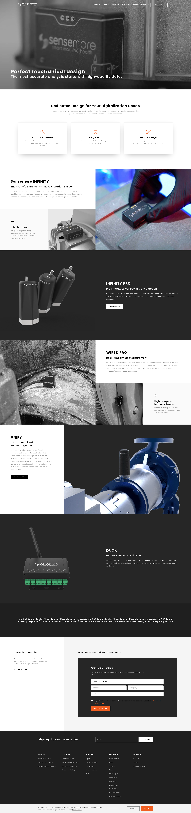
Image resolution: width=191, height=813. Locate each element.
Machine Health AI (44, 759)
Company (135, 4)
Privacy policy (77, 810)
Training (112, 766)
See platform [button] (114, 306)
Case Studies (114, 759)
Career (135, 762)
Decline (133, 809)
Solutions (106, 4)
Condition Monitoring (69, 766)
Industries (115, 4)
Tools (111, 770)
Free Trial (159, 4)
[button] (15, 670)
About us (136, 759)
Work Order (113, 778)
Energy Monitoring (68, 770)
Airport (88, 759)
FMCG (88, 774)
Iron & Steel (90, 766)
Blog (111, 762)
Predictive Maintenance (70, 762)
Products (97, 4)
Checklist (112, 781)
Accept (147, 809)
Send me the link (100, 709)
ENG (170, 4)
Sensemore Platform (45, 762)
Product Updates (115, 789)
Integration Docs (115, 796)
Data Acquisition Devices (47, 766)
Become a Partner (139, 766)
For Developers (114, 793)
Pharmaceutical (91, 770)
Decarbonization (68, 759)
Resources (125, 4)
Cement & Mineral (92, 762)
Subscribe (146, 739)
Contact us (145, 4)
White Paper (113, 774)
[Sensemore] (27, 5)
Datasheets (113, 785)
